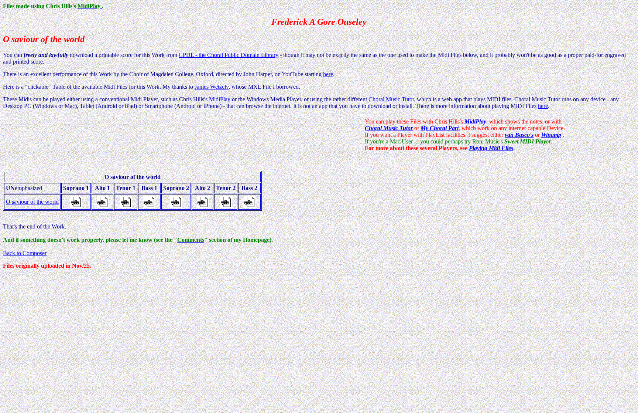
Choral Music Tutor (391, 99)
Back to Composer (25, 253)
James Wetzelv (212, 87)
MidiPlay (219, 99)
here (328, 74)
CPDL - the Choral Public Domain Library (228, 55)
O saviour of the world (32, 202)
